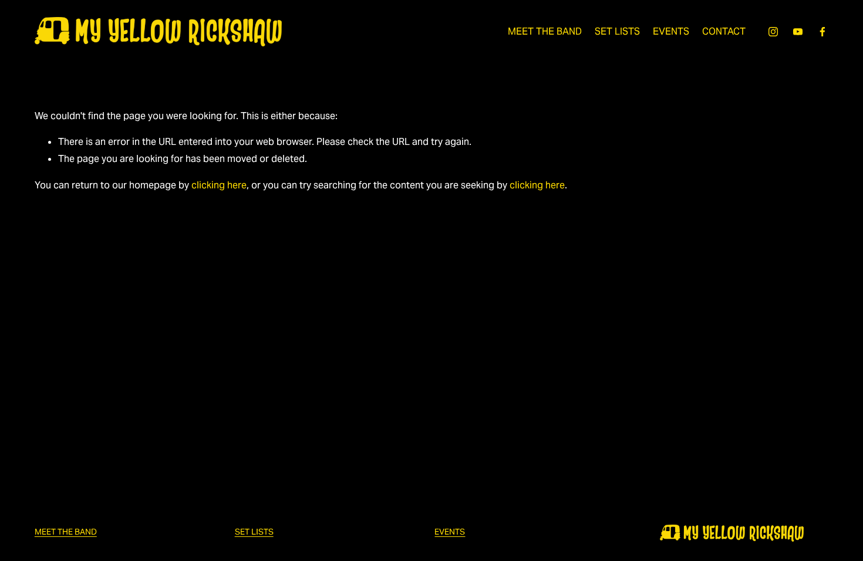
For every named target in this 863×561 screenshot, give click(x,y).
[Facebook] (822, 32)
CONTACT (724, 31)
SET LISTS (617, 31)
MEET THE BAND (545, 31)
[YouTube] (798, 32)
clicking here (219, 185)
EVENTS (671, 31)
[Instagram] (773, 32)
